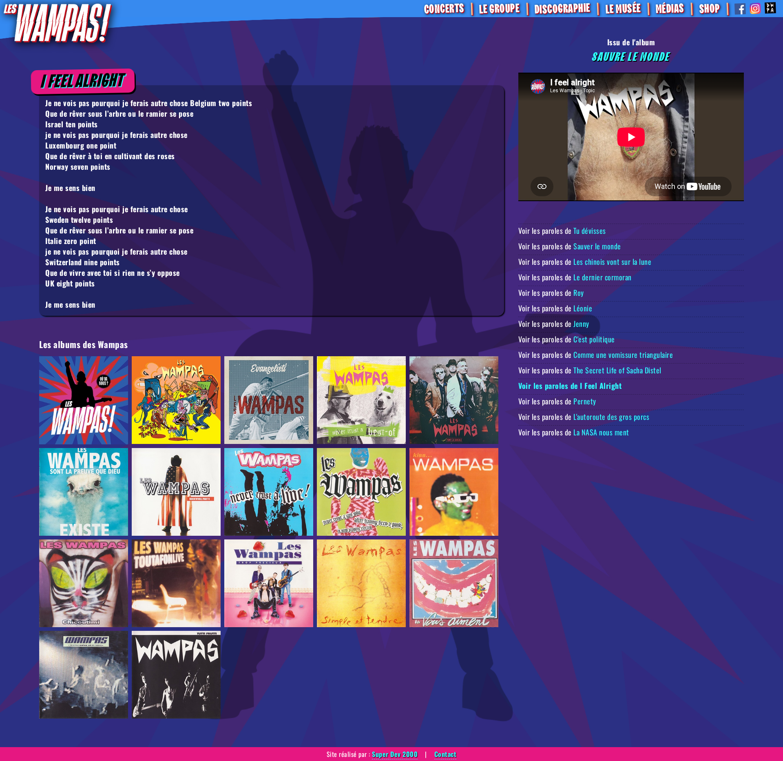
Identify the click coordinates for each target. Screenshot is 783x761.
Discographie (562, 9)
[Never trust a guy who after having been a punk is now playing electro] (361, 492)
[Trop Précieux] (268, 583)
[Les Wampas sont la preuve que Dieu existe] (83, 492)
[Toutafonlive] (176, 583)
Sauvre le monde (631, 57)
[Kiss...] (453, 492)
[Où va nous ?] (83, 400)
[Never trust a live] (268, 492)
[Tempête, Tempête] (176, 400)
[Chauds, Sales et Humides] (83, 675)
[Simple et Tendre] (361, 583)
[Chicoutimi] (83, 583)
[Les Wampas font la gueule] (453, 400)
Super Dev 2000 (395, 754)
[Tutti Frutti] (176, 675)
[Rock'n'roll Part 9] (176, 492)
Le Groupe (499, 9)
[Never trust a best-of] (361, 400)
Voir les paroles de (562, 230)
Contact (445, 754)
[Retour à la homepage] (57, 23)
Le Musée (623, 9)
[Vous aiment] (453, 583)
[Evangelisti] (268, 400)
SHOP (709, 9)
